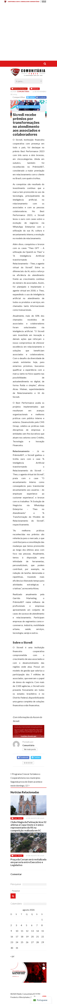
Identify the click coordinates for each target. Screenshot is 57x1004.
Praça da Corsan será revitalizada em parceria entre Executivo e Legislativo (28, 862)
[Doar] (28, 2)
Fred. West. (18, 818)
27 (32, 942)
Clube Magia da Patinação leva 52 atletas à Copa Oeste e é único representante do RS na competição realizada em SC (28, 826)
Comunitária (23, 92)
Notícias (36, 89)
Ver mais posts (30, 749)
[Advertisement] (28, 32)
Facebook (42, 97)
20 (32, 936)
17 (17, 936)
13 (32, 931)
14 (37, 931)
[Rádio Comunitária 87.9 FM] (28, 75)
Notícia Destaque (20, 89)
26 (27, 942)
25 (22, 942)
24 (17, 942)
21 (37, 936)
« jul (12, 956)
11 (22, 931)
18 (22, 936)
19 (27, 936)
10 (17, 931)
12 (27, 931)
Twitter (31, 97)
